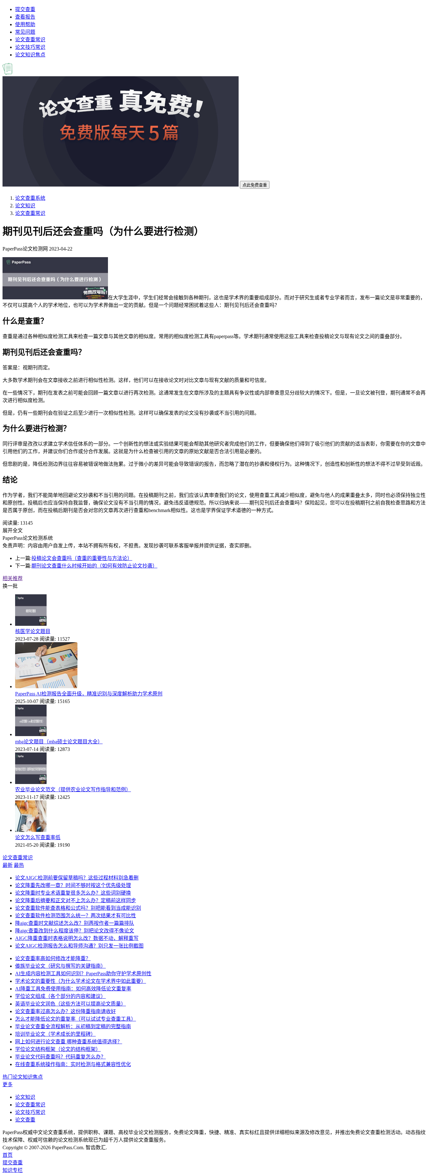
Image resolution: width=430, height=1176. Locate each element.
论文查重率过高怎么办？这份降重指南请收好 (65, 1011)
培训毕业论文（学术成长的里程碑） (55, 1034)
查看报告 (25, 17)
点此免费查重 (254, 185)
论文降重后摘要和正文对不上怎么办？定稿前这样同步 (75, 900)
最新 (8, 865)
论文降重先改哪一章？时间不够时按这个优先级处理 (73, 885)
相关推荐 (13, 578)
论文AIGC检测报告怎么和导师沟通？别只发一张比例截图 (79, 945)
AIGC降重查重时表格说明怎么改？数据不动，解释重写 (77, 938)
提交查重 (25, 9)
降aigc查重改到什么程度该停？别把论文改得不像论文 (74, 930)
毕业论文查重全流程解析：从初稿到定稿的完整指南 (73, 1026)
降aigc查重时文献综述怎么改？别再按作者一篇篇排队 (74, 923)
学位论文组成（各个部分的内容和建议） (60, 996)
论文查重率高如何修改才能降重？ (53, 958)
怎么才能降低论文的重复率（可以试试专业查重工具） (75, 1019)
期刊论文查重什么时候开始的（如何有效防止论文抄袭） (94, 565)
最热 (19, 865)
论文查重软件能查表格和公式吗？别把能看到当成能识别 (78, 908)
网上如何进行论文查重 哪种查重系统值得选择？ (68, 1041)
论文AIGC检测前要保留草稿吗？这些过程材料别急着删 (77, 877)
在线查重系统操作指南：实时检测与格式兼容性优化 (73, 1064)
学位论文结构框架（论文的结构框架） (58, 1049)
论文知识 (25, 205)
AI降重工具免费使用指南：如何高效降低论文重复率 (73, 988)
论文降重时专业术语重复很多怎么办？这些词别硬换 (73, 893)
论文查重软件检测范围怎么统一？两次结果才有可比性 (75, 915)
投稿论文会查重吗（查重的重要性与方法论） (81, 558)
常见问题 (25, 32)
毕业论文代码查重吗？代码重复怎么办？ (60, 1056)
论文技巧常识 (30, 47)
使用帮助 (25, 24)
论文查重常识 (30, 39)
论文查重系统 (30, 198)
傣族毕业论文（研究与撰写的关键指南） (60, 966)
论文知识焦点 (30, 54)
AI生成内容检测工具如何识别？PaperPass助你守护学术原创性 (83, 973)
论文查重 (25, 1119)
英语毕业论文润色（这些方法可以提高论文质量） (70, 1003)
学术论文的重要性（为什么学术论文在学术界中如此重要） (80, 981)
